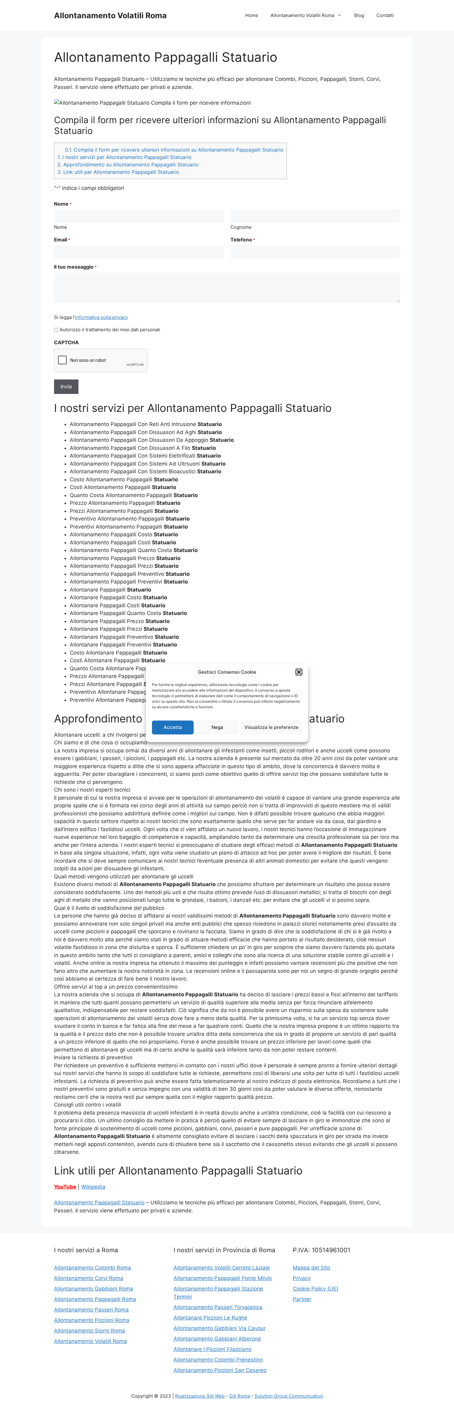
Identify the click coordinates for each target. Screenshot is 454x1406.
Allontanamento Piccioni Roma (91, 1320)
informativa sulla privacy (101, 317)
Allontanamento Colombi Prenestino (218, 1360)
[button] (299, 672)
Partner (302, 1299)
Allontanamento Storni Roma (89, 1331)
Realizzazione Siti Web (200, 1396)
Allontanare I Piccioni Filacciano (212, 1349)
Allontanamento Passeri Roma (91, 1310)
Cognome (241, 227)
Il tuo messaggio (75, 267)
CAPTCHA (66, 342)
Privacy (302, 1278)
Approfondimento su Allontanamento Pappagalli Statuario (128, 164)
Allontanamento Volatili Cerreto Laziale (222, 1268)
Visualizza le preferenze (272, 727)
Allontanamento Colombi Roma (92, 1268)
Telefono (242, 239)
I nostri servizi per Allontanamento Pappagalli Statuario (124, 157)
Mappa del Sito (311, 1268)
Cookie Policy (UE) (315, 1289)
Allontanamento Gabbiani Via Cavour (220, 1328)
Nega (217, 727)
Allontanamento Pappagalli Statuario (99, 1202)
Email (62, 239)
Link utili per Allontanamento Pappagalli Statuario (118, 172)
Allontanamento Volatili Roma (110, 15)
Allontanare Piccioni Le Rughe (210, 1318)
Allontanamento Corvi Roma (88, 1278)
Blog (359, 15)
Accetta (173, 727)
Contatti (385, 15)
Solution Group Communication (288, 1396)
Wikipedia (93, 1187)
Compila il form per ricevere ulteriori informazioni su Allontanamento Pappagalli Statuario (174, 150)
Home (251, 15)
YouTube (65, 1187)
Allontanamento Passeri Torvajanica (218, 1307)
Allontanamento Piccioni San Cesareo (220, 1370)
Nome (60, 227)
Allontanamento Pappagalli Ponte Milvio (223, 1278)
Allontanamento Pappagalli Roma (95, 1299)
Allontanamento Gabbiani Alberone (217, 1339)
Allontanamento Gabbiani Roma (93, 1289)
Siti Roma (239, 1396)
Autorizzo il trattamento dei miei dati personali (110, 330)
